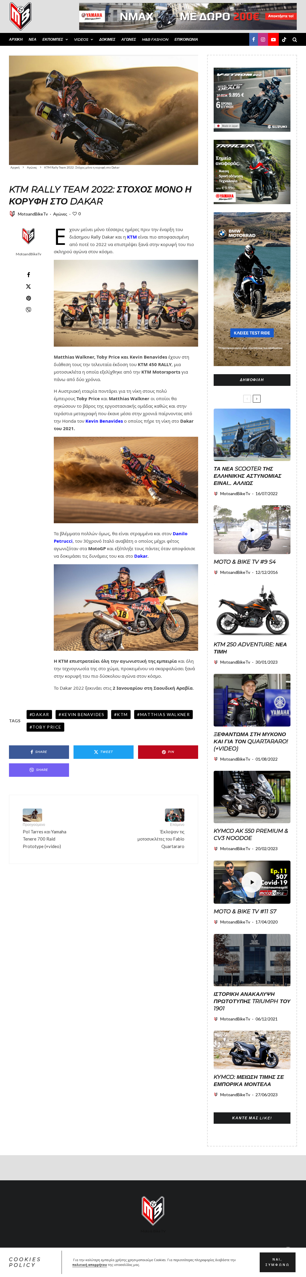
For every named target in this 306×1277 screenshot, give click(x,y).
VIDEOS (81, 39)
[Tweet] (28, 286)
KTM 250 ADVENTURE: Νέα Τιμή (250, 648)
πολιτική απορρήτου (89, 1265)
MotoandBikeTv (33, 213)
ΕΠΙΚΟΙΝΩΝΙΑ (186, 39)
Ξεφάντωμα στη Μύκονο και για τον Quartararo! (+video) (251, 741)
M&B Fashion (155, 39)
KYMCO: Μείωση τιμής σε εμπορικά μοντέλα (249, 1081)
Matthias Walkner (165, 714)
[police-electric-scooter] (252, 435)
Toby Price (46, 727)
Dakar (140, 556)
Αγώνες (128, 39)
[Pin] (28, 298)
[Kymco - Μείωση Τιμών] (252, 1050)
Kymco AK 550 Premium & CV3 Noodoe (251, 834)
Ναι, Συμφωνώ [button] (277, 1262)
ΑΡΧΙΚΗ (16, 39)
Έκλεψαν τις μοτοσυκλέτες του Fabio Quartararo (160, 835)
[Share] (28, 274)
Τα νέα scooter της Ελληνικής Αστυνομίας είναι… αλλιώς (247, 475)
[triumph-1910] (252, 960)
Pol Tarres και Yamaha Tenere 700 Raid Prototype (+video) (44, 835)
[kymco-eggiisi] (252, 797)
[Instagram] (263, 39)
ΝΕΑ (32, 39)
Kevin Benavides (83, 714)
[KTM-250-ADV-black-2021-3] (252, 610)
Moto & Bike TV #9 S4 (245, 562)
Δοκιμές (107, 39)
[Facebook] (253, 39)
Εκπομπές (52, 39)
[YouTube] (273, 39)
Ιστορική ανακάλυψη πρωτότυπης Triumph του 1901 (252, 1001)
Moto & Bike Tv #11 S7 (245, 911)
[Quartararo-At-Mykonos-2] (252, 700)
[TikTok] (284, 39)
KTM (132, 237)
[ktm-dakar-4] (103, 110)
